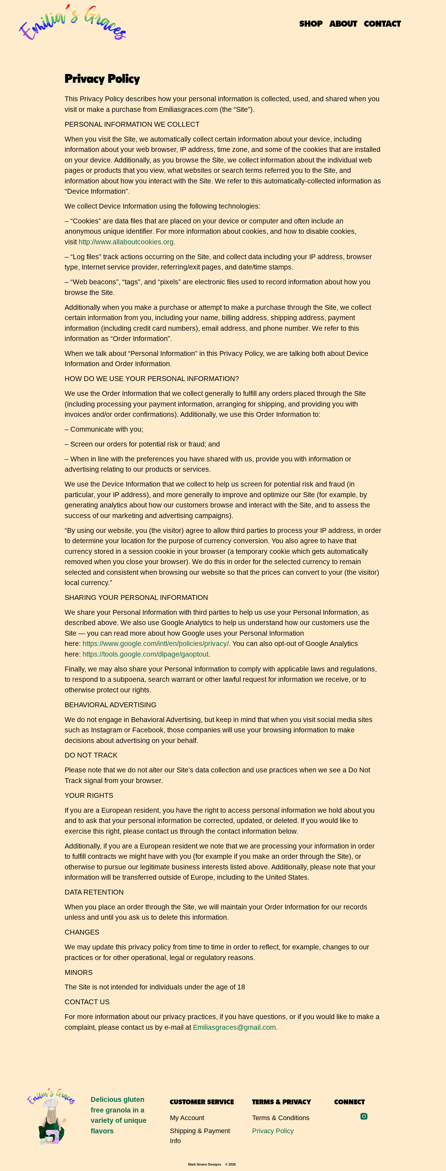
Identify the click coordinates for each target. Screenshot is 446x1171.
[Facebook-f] (350, 1116)
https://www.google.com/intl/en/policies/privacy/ (156, 643)
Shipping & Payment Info (200, 1136)
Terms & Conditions (280, 1118)
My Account (187, 1118)
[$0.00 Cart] (425, 23)
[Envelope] (337, 1116)
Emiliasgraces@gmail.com (234, 1027)
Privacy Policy (273, 1131)
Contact (382, 22)
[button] (412, 23)
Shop (311, 22)
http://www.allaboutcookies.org (126, 242)
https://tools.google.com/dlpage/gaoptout (145, 654)
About (343, 22)
